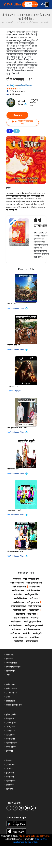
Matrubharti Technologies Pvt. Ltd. (35, 836)
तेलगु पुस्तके (10, 735)
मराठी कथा (17, 579)
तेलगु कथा (9, 789)
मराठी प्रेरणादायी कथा (34, 583)
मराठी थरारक (16, 629)
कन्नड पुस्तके (10, 747)
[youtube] (27, 808)
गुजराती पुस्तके (11, 723)
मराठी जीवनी (32, 614)
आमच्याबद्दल (10, 655)
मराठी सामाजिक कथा (25, 85)
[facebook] (8, 808)
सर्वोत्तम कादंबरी (11, 689)
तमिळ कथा (9, 785)
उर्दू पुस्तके (9, 751)
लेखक (8, 697)
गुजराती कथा (10, 765)
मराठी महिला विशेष (20, 598)
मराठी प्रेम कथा (18, 602)
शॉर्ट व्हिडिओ (10, 701)
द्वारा (9, 308)
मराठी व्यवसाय (15, 633)
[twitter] (21, 808)
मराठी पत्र (34, 618)
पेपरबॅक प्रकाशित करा (14, 705)
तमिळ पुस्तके (10, 731)
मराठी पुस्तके (10, 727)
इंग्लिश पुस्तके (11, 714)
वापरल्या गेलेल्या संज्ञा (13, 667)
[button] (30, 4)
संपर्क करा (9, 659)
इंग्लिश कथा (10, 773)
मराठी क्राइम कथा (32, 641)
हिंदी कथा (9, 761)
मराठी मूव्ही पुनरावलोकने (32, 621)
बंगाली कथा (10, 777)
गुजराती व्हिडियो (11, 693)
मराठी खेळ (26, 633)
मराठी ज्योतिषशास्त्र (20, 637)
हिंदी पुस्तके (10, 718)
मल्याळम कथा (10, 781)
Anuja (9, 85)
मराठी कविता (18, 594)
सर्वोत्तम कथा (10, 685)
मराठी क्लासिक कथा (19, 586)
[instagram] (15, 808)
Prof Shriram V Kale (17, 308)
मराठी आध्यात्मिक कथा (31, 579)
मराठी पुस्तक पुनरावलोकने (34, 625)
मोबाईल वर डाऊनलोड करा (25, 122)
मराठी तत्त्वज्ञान (34, 610)
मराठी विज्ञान (34, 637)
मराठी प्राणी (37, 633)
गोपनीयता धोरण (11, 663)
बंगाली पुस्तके (10, 739)
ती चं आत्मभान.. (42, 223)
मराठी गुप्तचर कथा (33, 602)
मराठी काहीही (18, 641)
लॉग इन (44, 4)
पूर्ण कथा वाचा (17, 115)
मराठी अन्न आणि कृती (21, 618)
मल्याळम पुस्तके (11, 743)
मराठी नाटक (34, 598)
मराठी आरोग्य (20, 614)
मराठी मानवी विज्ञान (19, 610)
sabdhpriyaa (16, 391)
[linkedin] (33, 808)
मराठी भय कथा (16, 621)
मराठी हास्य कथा (18, 590)
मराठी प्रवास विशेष (31, 594)
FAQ (8, 675)
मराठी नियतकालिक (33, 590)
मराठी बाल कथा (34, 586)
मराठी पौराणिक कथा (15, 625)
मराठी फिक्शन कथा (17, 583)
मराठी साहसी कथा (34, 606)
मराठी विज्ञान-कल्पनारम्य (32, 629)
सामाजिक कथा (33, 104)
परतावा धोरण (10, 671)
